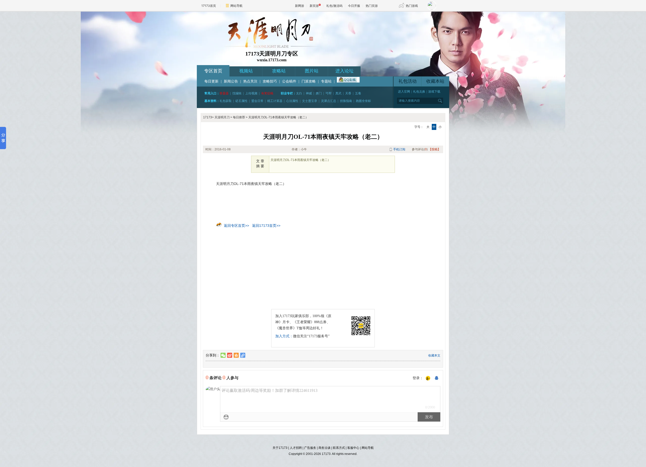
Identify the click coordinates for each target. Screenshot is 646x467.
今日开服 (354, 6)
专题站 (326, 81)
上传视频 (251, 93)
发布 (429, 417)
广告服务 (310, 448)
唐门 (319, 93)
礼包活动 (407, 81)
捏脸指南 (346, 101)
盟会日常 (257, 101)
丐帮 (329, 93)
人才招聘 (296, 448)
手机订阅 (399, 149)
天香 (348, 93)
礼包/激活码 (334, 6)
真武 (338, 93)
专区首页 (213, 70)
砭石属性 (241, 101)
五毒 (358, 93)
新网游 (299, 6)
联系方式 (339, 448)
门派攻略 (309, 81)
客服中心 (353, 448)
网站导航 (236, 6)
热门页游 (372, 6)
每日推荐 (239, 117)
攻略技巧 (270, 81)
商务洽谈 (324, 448)
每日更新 (211, 81)
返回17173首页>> (266, 226)
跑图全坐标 (363, 101)
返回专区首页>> (236, 226)
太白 (299, 93)
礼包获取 (226, 101)
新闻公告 (231, 81)
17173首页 (208, 6)
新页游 (314, 6)
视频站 (246, 70)
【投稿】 (434, 149)
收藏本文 (434, 355)
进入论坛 (344, 70)
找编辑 (236, 93)
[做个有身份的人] (428, 378)
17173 (207, 117)
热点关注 (250, 81)
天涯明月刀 (222, 117)
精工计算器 (274, 101)
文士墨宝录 (309, 101)
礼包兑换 (419, 91)
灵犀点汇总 (328, 101)
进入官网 (404, 91)
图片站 (311, 70)
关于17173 (280, 448)
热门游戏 (412, 6)
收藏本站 (435, 81)
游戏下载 (434, 91)
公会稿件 (289, 81)
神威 (309, 93)
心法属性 (292, 101)
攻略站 (279, 70)
